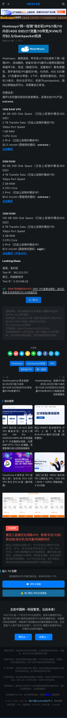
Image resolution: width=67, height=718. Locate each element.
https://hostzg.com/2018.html (33, 328)
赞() (19, 41)
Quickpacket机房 (36, 363)
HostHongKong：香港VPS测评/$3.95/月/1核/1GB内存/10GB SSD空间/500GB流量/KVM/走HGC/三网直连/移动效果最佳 (50, 387)
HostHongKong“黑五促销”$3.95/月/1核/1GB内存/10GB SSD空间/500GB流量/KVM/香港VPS (17, 385)
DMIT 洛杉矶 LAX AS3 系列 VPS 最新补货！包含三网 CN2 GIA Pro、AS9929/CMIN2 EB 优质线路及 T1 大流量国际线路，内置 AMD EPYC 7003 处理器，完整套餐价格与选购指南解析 (17, 438)
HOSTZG (33, 4)
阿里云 (43, 636)
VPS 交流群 (33, 584)
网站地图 (58, 701)
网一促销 (41, 369)
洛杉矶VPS (26, 369)
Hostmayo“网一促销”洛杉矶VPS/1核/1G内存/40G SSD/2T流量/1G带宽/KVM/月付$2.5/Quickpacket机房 (32, 31)
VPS (52, 363)
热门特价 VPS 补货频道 (33, 593)
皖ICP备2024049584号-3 (41, 701)
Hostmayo (17, 363)
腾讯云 (23, 636)
